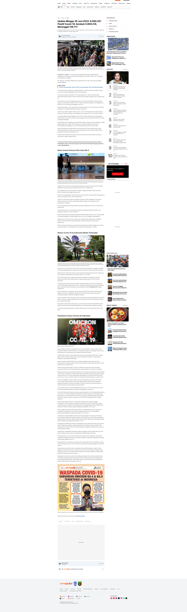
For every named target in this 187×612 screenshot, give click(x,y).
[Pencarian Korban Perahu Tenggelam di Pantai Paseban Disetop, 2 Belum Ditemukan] (110, 330)
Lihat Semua (125, 69)
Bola (80, 3)
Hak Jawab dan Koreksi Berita (76, 591)
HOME (59, 3)
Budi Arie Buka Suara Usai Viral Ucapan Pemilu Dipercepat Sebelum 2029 (119, 141)
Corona (69, 78)
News (64, 3)
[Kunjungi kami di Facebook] (116, 598)
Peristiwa (73, 6)
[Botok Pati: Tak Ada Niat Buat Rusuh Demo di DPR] (118, 261)
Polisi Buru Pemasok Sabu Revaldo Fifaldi (119, 126)
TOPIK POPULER (111, 17)
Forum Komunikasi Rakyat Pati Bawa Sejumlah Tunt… (120, 280)
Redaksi (66, 589)
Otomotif (107, 3)
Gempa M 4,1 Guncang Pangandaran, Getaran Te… (119, 57)
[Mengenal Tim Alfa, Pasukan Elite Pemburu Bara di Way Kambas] (110, 343)
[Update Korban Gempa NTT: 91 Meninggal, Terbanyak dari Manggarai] (109, 63)
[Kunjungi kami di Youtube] (114, 598)
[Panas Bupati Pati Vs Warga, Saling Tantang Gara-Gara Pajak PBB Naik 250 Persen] (110, 299)
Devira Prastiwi (66, 35)
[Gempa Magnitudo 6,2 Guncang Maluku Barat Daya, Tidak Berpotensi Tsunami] (118, 44)
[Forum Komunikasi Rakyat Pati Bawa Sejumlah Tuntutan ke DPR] (110, 281)
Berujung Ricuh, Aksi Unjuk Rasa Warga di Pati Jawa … (120, 293)
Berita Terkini (112, 305)
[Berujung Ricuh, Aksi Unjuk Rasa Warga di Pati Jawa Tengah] (110, 293)
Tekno (100, 3)
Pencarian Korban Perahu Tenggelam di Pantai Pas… (120, 330)
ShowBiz (74, 3)
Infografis (97, 6)
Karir (119, 589)
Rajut (84, 6)
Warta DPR (109, 6)
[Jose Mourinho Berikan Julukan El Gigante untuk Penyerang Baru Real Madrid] (110, 337)
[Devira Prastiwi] (60, 36)
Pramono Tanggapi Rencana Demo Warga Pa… (120, 287)
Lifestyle (86, 3)
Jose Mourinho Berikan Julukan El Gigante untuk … (120, 336)
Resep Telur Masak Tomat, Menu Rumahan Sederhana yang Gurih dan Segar (117, 324)
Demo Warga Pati (112, 253)
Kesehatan (94, 3)
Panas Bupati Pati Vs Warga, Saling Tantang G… (120, 299)
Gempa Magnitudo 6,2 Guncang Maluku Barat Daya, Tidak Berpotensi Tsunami (117, 52)
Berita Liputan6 (81, 516)
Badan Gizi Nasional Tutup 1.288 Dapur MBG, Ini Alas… (120, 348)
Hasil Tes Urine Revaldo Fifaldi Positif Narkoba (119, 120)
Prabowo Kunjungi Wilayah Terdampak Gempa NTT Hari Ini (120, 149)
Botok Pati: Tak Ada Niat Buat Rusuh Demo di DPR (116, 269)
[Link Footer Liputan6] (66, 583)
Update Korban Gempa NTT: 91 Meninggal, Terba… (119, 63)
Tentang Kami (112, 589)
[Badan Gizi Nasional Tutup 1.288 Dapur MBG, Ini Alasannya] (110, 349)
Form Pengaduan (104, 589)
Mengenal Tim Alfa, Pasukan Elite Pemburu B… (120, 342)
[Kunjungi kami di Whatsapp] (124, 598)
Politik (68, 6)
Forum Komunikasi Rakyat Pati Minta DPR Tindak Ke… (120, 274)
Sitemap (96, 589)
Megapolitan (79, 6)
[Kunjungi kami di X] (119, 598)
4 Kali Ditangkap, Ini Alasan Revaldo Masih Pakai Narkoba (119, 133)
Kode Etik (79, 589)
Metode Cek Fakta (63, 591)
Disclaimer (73, 589)
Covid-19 (93, 74)
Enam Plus (122, 3)
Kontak (61, 589)
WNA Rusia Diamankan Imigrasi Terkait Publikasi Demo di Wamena (119, 96)
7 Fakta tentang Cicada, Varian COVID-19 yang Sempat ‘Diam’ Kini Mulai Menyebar (81, 87)
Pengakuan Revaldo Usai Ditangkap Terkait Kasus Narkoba (119, 88)
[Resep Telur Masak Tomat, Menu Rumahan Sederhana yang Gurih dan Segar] (118, 314)
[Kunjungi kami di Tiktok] (126, 598)
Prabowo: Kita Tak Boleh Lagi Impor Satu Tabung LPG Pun (120, 157)
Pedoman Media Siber (87, 589)
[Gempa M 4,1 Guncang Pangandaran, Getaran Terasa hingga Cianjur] (109, 57)
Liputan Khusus (90, 6)
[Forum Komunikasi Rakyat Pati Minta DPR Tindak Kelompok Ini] (110, 275)
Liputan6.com (70, 602)
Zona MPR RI (103, 6)
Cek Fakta (114, 3)
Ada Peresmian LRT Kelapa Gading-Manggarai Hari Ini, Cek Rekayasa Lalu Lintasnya (119, 112)
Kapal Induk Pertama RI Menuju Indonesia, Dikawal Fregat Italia (119, 104)
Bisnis (69, 3)
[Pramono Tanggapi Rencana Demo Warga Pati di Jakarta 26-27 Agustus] (110, 287)
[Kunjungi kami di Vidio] (111, 598)
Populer (110, 69)
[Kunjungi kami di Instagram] (121, 598)
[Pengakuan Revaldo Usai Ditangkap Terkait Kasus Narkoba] (118, 77)
